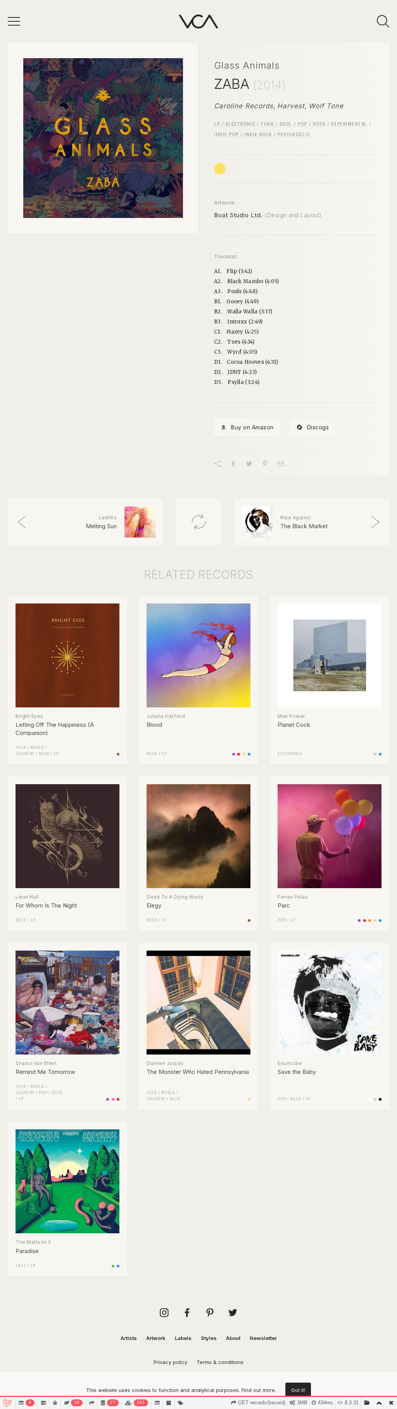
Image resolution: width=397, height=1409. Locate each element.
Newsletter (263, 1338)
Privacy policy (170, 1362)
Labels (183, 1338)
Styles (209, 1338)
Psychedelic (294, 134)
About (233, 1338)
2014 (269, 85)
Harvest (291, 106)
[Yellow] (220, 169)
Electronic (240, 124)
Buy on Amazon (252, 427)
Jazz (21, 1266)
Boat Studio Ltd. (238, 215)
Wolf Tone (326, 106)
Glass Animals (247, 65)
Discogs (318, 427)
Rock (319, 124)
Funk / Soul (276, 124)
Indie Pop (226, 134)
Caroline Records (243, 106)
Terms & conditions (220, 1362)
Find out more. (259, 1390)
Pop (302, 124)
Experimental (349, 124)
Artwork (156, 1338)
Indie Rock (258, 134)
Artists (129, 1338)
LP (217, 124)
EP (56, 754)
